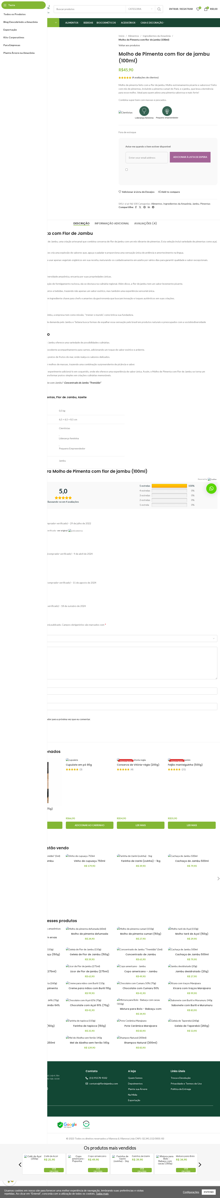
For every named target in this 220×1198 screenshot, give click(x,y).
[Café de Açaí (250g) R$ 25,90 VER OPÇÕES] (33, 1171)
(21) (184, 769)
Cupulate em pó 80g (79, 764)
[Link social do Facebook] (136, 207)
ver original (62, 530)
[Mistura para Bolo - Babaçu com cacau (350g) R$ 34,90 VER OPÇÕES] (165, 1171)
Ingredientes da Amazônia (157, 35)
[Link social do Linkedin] (149, 207)
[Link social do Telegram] (153, 207)
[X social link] (140, 207)
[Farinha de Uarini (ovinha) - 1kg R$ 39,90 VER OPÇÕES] (121, 1171)
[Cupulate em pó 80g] (89, 760)
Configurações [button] (191, 1192)
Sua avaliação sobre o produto (30, 643)
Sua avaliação (20, 631)
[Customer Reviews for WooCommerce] (212, 479)
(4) (132, 769)
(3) (81, 769)
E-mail (17, 699)
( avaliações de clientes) (145, 77)
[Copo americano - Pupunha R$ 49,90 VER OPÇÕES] (77, 1171)
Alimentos (133, 35)
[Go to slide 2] (117, 836)
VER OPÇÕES (54, 1170)
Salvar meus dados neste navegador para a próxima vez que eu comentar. (51, 719)
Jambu (195, 203)
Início (121, 35)
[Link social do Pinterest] (144, 207)
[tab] (81, 223)
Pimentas (205, 203)
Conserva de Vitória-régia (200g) (138, 764)
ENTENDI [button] (209, 1192)
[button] (89, 825)
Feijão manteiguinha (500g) (185, 764)
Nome (17, 684)
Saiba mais (102, 1193)
